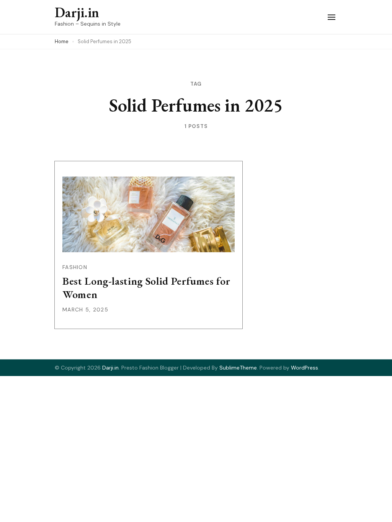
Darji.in (77, 12)
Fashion (74, 267)
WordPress (304, 367)
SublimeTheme (238, 367)
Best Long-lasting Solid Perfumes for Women (146, 287)
